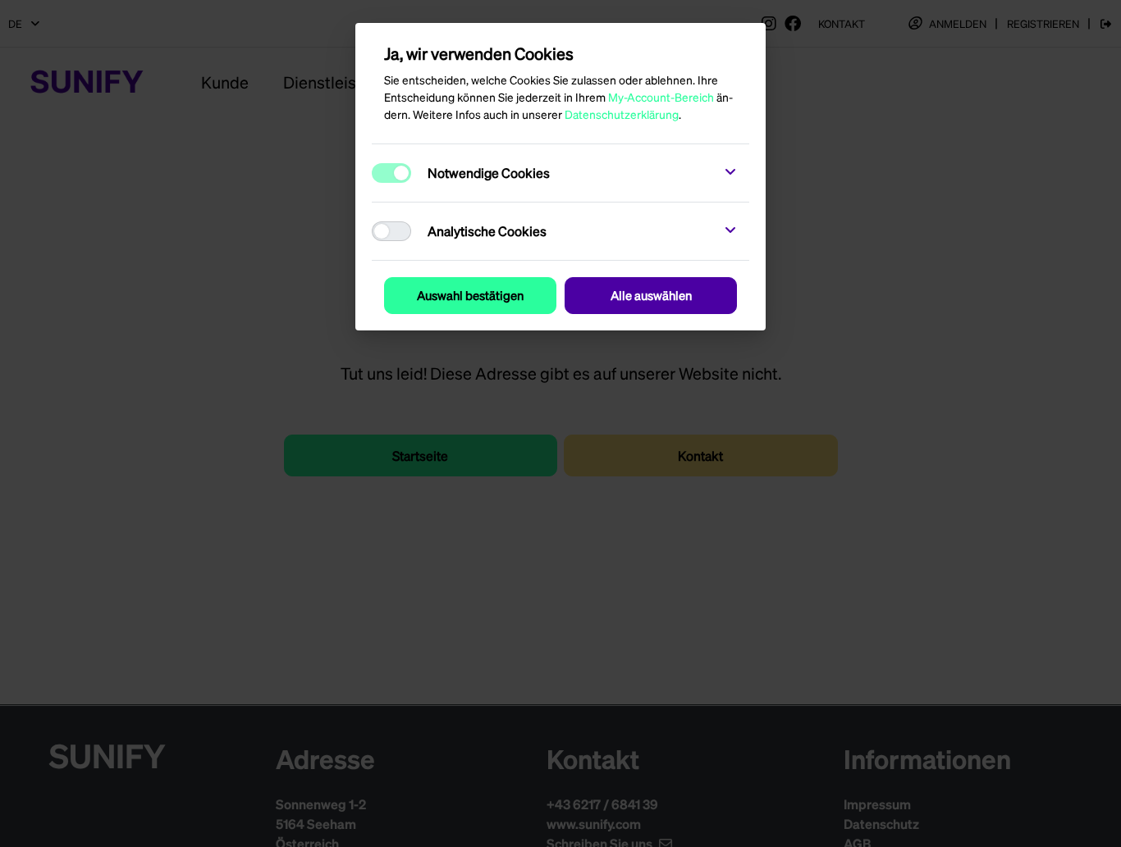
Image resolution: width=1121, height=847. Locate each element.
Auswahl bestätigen (470, 295)
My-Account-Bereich (661, 96)
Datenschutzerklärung (622, 114)
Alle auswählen (651, 295)
